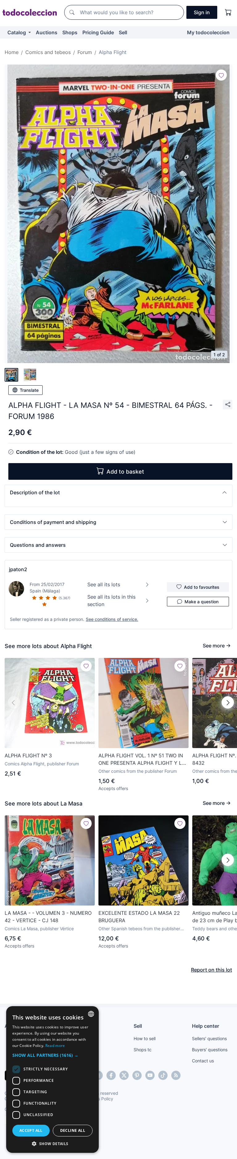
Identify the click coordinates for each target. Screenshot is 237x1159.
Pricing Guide (98, 32)
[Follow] (221, 75)
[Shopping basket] (228, 12)
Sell (123, 32)
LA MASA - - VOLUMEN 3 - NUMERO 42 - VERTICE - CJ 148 (48, 916)
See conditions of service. (112, 619)
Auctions (46, 32)
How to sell (145, 1038)
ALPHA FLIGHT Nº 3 (28, 755)
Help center (205, 1026)
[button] (118, 492)
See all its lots (103, 584)
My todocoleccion (208, 32)
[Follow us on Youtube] (150, 1075)
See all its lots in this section (111, 600)
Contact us (203, 1060)
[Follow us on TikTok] (163, 1075)
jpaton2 (18, 569)
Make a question (201, 601)
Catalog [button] (17, 32)
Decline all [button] (72, 1130)
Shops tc (143, 1049)
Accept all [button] (31, 1130)
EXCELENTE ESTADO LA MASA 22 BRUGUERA (139, 916)
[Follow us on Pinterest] (137, 1075)
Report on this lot (211, 970)
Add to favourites (201, 587)
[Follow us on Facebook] (111, 1075)
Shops (69, 32)
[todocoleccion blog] (176, 1075)
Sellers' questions (209, 1038)
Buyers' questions (209, 1049)
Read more (55, 1045)
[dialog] (52, 1079)
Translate (29, 390)
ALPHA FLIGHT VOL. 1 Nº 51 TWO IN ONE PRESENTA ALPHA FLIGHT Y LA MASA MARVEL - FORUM (141, 759)
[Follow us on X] (124, 1075)
